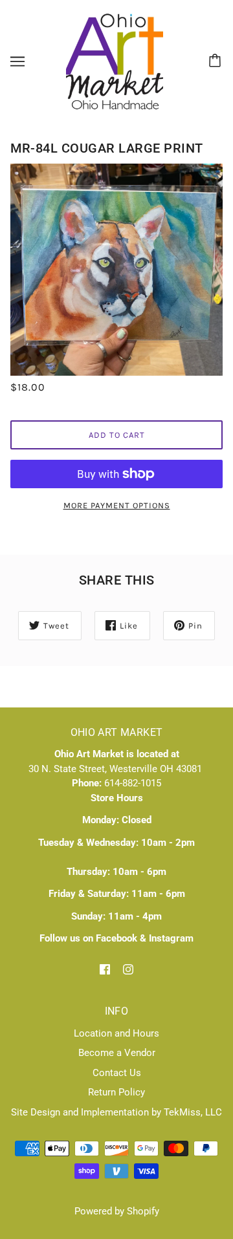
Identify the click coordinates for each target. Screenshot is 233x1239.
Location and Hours (116, 1033)
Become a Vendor (116, 1053)
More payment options (116, 505)
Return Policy (116, 1092)
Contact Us (117, 1073)
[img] (104, 969)
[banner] (114, 61)
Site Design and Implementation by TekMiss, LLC (116, 1112)
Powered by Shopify (116, 1211)
